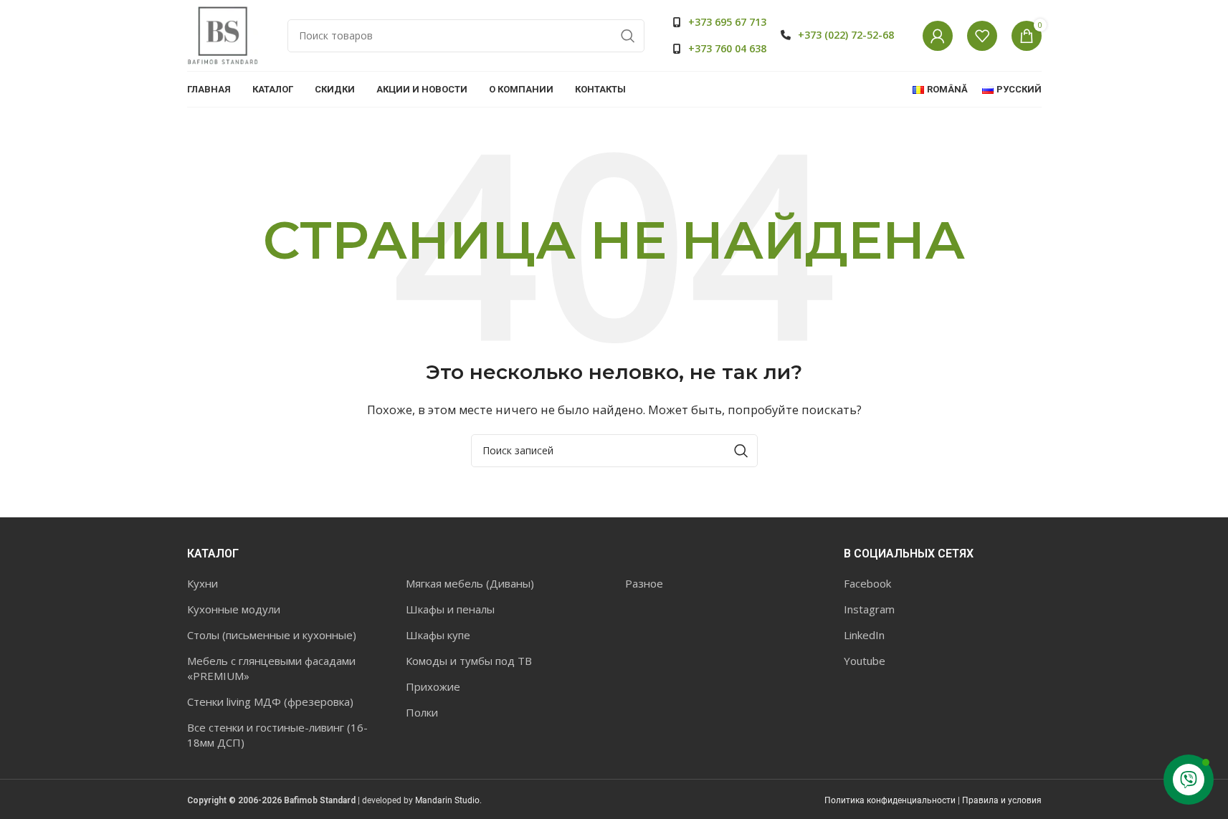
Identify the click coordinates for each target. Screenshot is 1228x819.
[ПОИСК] (627, 35)
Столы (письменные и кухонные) (271, 635)
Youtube (864, 660)
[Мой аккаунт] (937, 35)
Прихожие (433, 686)
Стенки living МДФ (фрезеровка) (270, 701)
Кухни (202, 583)
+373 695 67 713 (727, 22)
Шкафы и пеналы (450, 609)
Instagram (869, 609)
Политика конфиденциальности (890, 800)
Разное (644, 583)
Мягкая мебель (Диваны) (470, 583)
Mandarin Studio (447, 800)
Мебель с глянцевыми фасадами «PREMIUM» (271, 668)
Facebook (867, 583)
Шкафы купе (438, 635)
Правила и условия (1002, 800)
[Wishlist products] (982, 35)
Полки (422, 712)
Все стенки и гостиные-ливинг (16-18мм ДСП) (277, 734)
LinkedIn (864, 635)
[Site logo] (223, 34)
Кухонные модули (233, 609)
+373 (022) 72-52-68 (846, 35)
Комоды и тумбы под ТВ (469, 660)
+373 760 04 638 (727, 48)
